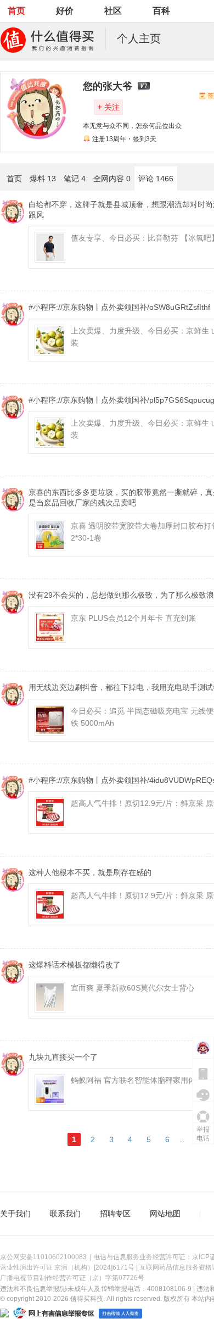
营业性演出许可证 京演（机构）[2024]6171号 (67, 1267)
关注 (108, 107)
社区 (113, 10)
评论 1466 (155, 178)
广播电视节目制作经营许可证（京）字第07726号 (72, 1278)
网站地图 (165, 1213)
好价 (65, 10)
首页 (16, 10)
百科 (161, 10)
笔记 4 (75, 178)
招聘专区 (115, 1213)
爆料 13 (43, 178)
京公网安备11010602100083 (43, 1257)
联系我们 (65, 1213)
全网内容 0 (112, 178)
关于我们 (15, 1213)
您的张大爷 (107, 86)
